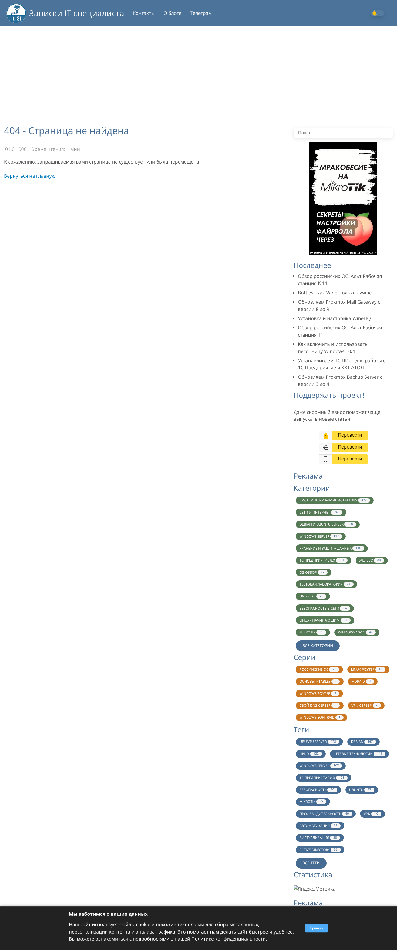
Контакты (144, 13)
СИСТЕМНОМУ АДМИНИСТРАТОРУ (333, 500)
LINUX (309, 753)
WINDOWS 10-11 (355, 632)
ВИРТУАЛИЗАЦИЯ (318, 837)
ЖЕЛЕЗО (370, 560)
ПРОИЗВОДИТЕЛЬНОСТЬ (324, 813)
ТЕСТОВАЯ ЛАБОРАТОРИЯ (325, 584)
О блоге (172, 13)
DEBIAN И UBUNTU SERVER (326, 524)
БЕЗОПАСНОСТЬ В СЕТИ (323, 608)
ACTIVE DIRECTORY (319, 849)
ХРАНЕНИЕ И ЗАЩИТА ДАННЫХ (330, 548)
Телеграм (201, 13)
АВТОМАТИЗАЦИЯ (319, 825)
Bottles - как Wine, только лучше (335, 293)
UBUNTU (360, 789)
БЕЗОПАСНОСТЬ (317, 789)
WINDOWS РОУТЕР (318, 693)
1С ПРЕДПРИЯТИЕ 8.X (322, 560)
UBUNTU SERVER (318, 741)
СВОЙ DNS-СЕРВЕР (318, 705)
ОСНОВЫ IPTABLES (318, 681)
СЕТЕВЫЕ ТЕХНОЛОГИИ (358, 753)
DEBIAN (362, 741)
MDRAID (361, 681)
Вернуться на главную (30, 176)
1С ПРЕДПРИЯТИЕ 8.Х (322, 777)
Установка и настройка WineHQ (334, 318)
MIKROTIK (311, 632)
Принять (316, 928)
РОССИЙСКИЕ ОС (318, 669)
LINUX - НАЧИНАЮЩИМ (323, 620)
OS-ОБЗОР (312, 572)
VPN (371, 813)
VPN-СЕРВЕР (364, 705)
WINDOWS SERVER (319, 536)
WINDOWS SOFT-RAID (320, 717)
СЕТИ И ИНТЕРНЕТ (319, 512)
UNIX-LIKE (311, 596)
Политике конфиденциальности (228, 939)
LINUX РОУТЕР (366, 669)
